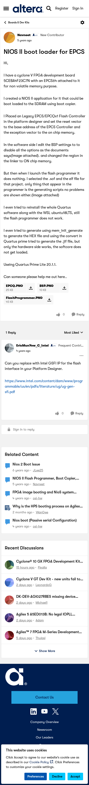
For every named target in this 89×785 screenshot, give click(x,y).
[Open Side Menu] (6, 8)
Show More (47, 651)
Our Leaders (44, 737)
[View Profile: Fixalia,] (9, 564)
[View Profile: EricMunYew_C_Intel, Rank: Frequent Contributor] (9, 347)
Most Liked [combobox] (73, 333)
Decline (57, 776)
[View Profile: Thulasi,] (9, 635)
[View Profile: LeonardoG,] (9, 582)
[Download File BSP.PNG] (64, 288)
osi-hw (37, 498)
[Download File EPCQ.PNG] (30, 288)
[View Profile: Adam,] (9, 617)
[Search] (49, 8)
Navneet (24, 35)
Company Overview (44, 722)
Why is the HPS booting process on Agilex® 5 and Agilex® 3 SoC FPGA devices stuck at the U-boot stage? (47, 506)
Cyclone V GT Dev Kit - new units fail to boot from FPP (48, 579)
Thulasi (40, 638)
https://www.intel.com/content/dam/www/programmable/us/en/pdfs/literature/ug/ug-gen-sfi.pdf (44, 386)
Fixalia (42, 567)
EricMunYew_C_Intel (32, 345)
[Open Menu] (82, 22)
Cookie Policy (39, 762)
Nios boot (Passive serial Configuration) (45, 520)
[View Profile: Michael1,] (9, 600)
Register (61, 8)
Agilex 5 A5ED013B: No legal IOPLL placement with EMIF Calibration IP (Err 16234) (48, 614)
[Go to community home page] (28, 8)
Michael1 (41, 602)
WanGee (42, 512)
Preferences (35, 776)
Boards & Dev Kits (18, 22)
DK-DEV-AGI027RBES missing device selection (45, 597)
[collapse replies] (44, 342)
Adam (40, 620)
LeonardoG (44, 585)
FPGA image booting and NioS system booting (43, 492)
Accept (75, 776)
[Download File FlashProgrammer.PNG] (49, 300)
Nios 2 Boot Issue (26, 464)
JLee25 (38, 470)
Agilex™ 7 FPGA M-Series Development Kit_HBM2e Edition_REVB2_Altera (47, 632)
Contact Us (44, 697)
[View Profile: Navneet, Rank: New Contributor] (9, 37)
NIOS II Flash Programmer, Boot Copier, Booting (44, 478)
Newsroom (44, 729)
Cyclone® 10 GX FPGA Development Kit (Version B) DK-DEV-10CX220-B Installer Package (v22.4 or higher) (48, 561)
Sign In (77, 8)
